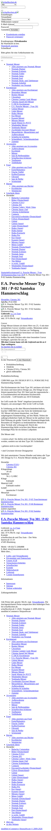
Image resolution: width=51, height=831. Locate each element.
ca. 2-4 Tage (16, 314)
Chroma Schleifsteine (20, 212)
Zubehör (15, 141)
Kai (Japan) (16, 238)
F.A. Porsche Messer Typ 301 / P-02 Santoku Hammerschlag (25, 520)
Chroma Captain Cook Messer (24, 99)
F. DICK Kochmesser (21, 104)
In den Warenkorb (23, 360)
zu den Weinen (12, 824)
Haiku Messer (17, 113)
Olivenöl (15, 177)
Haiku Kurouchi (18, 233)
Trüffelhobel (17, 163)
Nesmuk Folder (18, 74)
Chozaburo (16, 97)
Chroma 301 (17, 205)
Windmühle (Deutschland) (22, 266)
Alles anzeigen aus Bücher (22, 186)
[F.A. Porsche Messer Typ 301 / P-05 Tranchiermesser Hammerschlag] (25, 502)
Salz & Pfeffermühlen (20, 156)
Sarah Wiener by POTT (21, 123)
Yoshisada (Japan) (19, 268)
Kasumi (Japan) (18, 240)
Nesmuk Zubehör (19, 83)
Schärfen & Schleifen (20, 137)
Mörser (14, 153)
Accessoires (11, 144)
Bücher (9, 184)
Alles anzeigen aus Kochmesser (25, 90)
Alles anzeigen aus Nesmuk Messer (26, 66)
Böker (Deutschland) (20, 200)
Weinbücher (16, 191)
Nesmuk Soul (17, 78)
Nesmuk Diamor (18, 69)
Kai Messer (16, 116)
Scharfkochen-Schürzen (21, 158)
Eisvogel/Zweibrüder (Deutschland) (26, 216)
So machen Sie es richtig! (11, 347)
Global (14, 221)
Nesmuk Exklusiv (19, 71)
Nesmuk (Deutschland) (21, 247)
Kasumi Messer (18, 118)
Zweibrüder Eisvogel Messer (23, 130)
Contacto (15, 214)
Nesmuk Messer (13, 64)
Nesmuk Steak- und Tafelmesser (25, 81)
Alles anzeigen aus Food (22, 167)
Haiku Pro (16, 235)
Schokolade (16, 181)
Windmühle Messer (19, 125)
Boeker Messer (18, 95)
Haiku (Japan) (17, 228)
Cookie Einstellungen (15, 575)
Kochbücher (17, 188)
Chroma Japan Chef (20, 209)
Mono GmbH (17, 245)
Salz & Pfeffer (17, 179)
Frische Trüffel (18, 172)
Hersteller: (10, 299)
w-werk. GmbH (18, 263)
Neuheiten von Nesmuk (21, 85)
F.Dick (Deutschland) (20, 219)
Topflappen (16, 160)
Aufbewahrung (18, 148)
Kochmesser (11, 88)
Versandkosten (27, 318)
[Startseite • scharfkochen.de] (9, 2)
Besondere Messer (19, 92)
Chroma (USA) (18, 202)
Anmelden (14, 30)
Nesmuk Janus (18, 76)
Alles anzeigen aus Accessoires (24, 146)
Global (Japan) (18, 223)
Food (8, 165)
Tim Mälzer (16, 261)
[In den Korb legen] (2, 60)
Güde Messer (17, 111)
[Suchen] (2, 10)
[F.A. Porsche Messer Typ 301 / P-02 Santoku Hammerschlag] (25, 513)
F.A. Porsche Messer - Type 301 (25, 106)
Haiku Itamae (17, 230)
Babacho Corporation (20, 198)
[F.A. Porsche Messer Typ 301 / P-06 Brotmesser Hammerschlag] (25, 506)
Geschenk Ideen (13, 193)
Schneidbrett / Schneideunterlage (25, 139)
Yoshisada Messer (19, 127)
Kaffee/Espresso (18, 174)
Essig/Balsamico (18, 170)
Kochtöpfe (16, 151)
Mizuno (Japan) (18, 242)
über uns (9, 822)
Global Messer (18, 109)
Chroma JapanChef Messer (23, 102)
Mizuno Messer (18, 120)
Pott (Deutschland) (19, 259)
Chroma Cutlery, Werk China (24, 207)
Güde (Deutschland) (20, 226)
